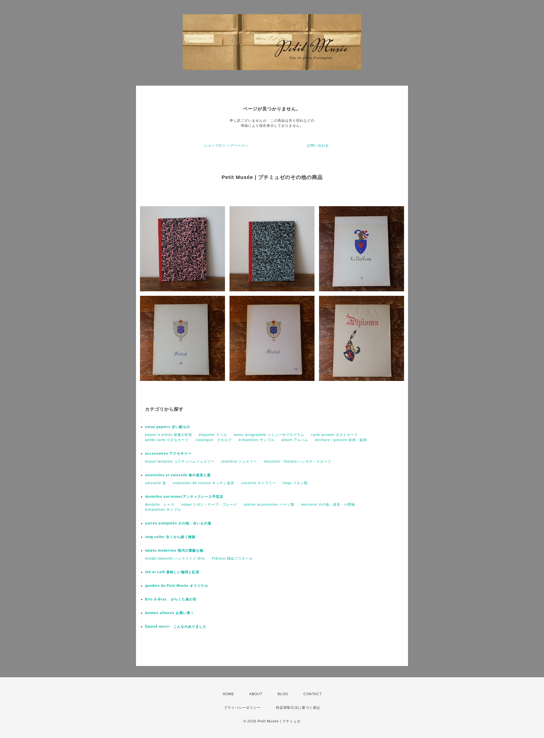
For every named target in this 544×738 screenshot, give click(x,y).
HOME (228, 694)
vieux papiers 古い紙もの (167, 427)
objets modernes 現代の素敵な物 (174, 551)
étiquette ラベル (213, 435)
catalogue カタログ (214, 440)
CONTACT (312, 694)
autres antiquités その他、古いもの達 (178, 523)
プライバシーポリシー (242, 708)
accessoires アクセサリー (168, 454)
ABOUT (255, 694)
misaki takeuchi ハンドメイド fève (175, 558)
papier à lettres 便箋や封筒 (168, 435)
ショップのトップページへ (226, 145)
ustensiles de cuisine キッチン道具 (203, 483)
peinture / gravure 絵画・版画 (341, 440)
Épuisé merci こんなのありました (176, 627)
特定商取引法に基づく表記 (298, 708)
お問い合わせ (318, 145)
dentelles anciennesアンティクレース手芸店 (184, 497)
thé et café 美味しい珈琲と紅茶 (172, 572)
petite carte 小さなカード (167, 440)
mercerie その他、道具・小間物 (328, 505)
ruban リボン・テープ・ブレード (209, 505)
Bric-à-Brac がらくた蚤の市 (171, 599)
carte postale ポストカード (334, 435)
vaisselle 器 (155, 483)
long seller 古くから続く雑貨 (170, 537)
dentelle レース (160, 505)
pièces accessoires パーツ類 (269, 505)
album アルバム (294, 440)
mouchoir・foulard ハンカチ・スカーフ (297, 461)
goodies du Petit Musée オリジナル (176, 586)
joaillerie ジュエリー (239, 461)
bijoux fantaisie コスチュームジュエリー (179, 461)
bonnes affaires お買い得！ (169, 613)
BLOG (283, 694)
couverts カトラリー (258, 483)
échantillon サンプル (257, 440)
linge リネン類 (295, 483)
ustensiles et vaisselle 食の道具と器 (178, 475)
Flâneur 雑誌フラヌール (232, 558)
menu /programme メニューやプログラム (269, 435)
